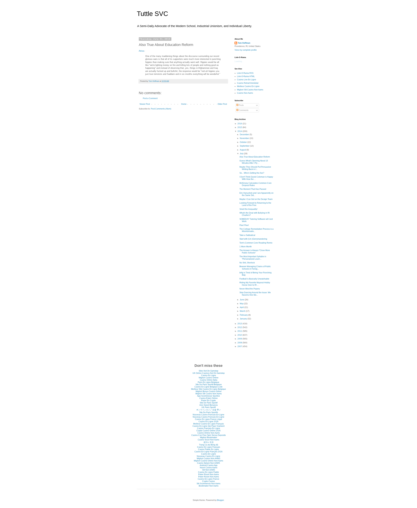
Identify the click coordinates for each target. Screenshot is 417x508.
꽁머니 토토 (208, 442)
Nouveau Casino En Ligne (208, 456)
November (245, 138)
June (242, 300)
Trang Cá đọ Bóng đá (208, 445)
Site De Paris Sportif (208, 403)
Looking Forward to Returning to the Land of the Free (255, 204)
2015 (240, 127)
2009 (240, 339)
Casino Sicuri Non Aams (208, 440)
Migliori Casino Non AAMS (208, 458)
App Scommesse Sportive (208, 396)
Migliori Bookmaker (208, 437)
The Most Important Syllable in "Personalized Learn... (252, 257)
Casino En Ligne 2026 (208, 421)
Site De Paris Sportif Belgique (208, 384)
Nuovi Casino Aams (208, 467)
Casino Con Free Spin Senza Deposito (208, 435)
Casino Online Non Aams (208, 433)
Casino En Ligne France (208, 479)
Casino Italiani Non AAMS (208, 463)
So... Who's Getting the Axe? (251, 173)
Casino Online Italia (208, 380)
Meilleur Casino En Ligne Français (208, 424)
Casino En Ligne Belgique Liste (208, 387)
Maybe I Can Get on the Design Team (256, 199)
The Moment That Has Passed (252, 189)
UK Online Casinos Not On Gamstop (209, 373)
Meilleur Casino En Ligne (248, 86)
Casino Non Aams (245, 93)
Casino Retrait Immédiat (247, 83)
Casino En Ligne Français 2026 (208, 452)
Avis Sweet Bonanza (208, 405)
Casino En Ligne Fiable (208, 472)
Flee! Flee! (244, 225)
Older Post (222, 104)
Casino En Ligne (208, 375)
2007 (240, 346)
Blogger (220, 500)
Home (184, 104)
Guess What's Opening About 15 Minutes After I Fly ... (253, 162)
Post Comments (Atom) (161, 109)
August (243, 150)
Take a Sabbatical (247, 235)
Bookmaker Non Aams (208, 486)
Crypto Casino (208, 481)
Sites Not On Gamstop (208, 371)
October (243, 142)
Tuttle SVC (152, 13)
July (242, 153)
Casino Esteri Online (208, 398)
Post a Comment (150, 98)
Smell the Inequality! (248, 209)
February (244, 315)
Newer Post (145, 104)
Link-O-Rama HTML (246, 76)
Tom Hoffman (244, 43)
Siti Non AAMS (208, 470)
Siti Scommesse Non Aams (208, 483)
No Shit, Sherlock (247, 263)
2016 (240, 123)
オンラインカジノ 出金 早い (208, 410)
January (243, 319)
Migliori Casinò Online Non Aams (208, 461)
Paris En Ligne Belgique (208, 382)
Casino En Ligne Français (208, 447)
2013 (240, 323)
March (243, 311)
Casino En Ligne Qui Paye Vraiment (208, 426)
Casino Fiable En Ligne (208, 449)
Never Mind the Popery (249, 289)
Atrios (141, 51)
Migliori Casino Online (208, 378)
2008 (240, 343)
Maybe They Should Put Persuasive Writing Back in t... (255, 168)
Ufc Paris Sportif (208, 407)
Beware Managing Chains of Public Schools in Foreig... (255, 267)
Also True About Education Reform (254, 157)
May (242, 303)
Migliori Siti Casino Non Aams (250, 90)
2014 (240, 131)
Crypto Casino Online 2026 (208, 430)
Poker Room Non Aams (208, 474)
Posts (241, 105)
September (245, 146)
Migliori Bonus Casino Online (209, 391)
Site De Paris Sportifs (208, 412)
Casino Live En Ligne (246, 80)
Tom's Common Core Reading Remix (255, 243)
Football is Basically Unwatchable (254, 279)
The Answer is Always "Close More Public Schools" (254, 251)
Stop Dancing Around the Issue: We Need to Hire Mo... (255, 293)
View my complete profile (246, 50)
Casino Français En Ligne (208, 428)
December (245, 134)
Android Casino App (208, 465)
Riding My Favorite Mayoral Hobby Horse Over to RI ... (254, 283)
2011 (240, 331)
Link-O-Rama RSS (245, 73)
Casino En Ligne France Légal (208, 419)
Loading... (239, 61)
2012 (240, 327)
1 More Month (245, 246)
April (242, 307)
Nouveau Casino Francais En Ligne (208, 415)
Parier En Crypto (208, 400)
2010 (240, 335)
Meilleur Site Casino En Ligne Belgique (208, 389)
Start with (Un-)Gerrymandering (253, 239)
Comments (243, 110)
